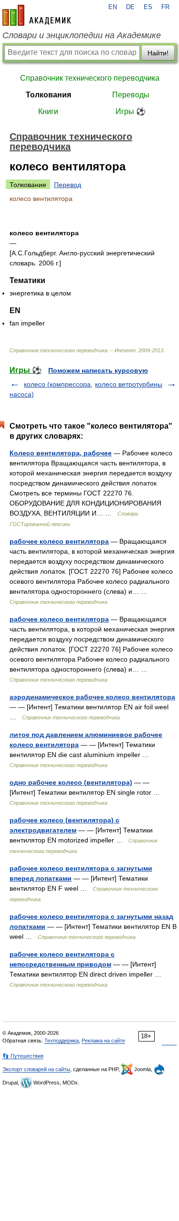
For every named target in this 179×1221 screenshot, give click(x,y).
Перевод (67, 185)
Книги (48, 111)
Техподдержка (61, 1040)
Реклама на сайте (103, 1040)
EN (112, 7)
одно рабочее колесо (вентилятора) (71, 782)
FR (165, 7)
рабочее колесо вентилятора (59, 541)
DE (130, 7)
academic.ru (36, 15)
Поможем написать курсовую (98, 370)
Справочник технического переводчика (89, 78)
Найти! (157, 53)
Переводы (130, 95)
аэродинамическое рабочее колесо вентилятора (92, 697)
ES (148, 7)
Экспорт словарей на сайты (36, 1069)
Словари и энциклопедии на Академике (81, 35)
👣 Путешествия (22, 1056)
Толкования (48, 95)
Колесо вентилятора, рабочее (61, 453)
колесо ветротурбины (128, 384)
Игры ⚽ (131, 111)
